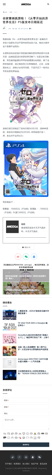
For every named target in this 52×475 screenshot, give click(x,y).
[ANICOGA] (26, 4)
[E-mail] (7, 241)
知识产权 (34, 464)
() (27, 247)
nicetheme (26, 471)
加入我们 (26, 464)
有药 (9, 28)
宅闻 (16, 28)
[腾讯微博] (19, 457)
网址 (6, 413)
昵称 (6, 400)
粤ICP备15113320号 (30, 468)
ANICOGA (21, 468)
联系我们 (17, 464)
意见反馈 (43, 464)
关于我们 (8, 464)
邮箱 (6, 407)
